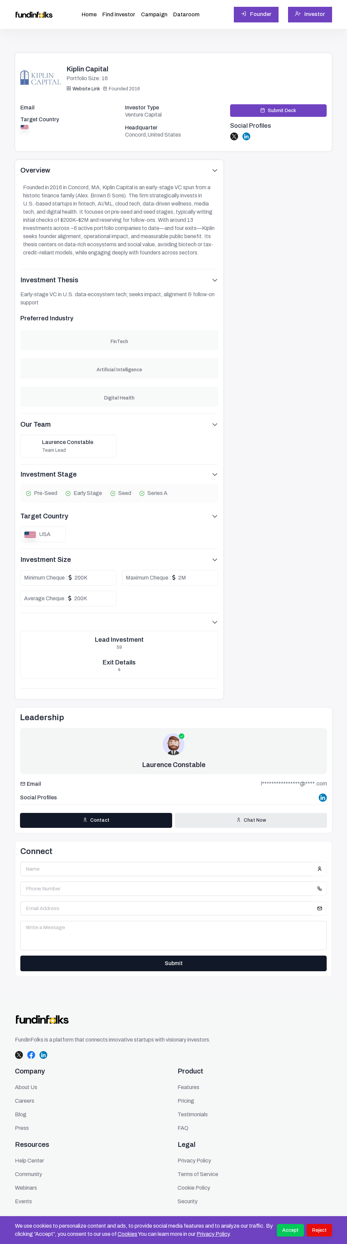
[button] (119, 622)
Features (188, 1087)
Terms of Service (198, 1174)
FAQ (183, 1128)
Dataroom (186, 14)
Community (28, 1174)
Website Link (86, 88)
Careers (24, 1101)
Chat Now (255, 820)
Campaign (154, 14)
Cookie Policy (194, 1188)
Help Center (29, 1160)
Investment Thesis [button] (49, 280)
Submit (174, 963)
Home (89, 14)
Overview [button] (35, 170)
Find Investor (118, 14)
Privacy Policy (213, 1234)
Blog (20, 1114)
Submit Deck (282, 110)
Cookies (127, 1234)
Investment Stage (48, 474)
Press (22, 1128)
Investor (314, 14)
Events (23, 1201)
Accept (290, 1230)
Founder (260, 14)
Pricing (186, 1101)
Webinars (26, 1188)
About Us (26, 1087)
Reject (319, 1230)
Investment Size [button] (45, 559)
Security (188, 1201)
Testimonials (193, 1114)
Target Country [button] (44, 516)
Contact (99, 820)
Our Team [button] (35, 424)
